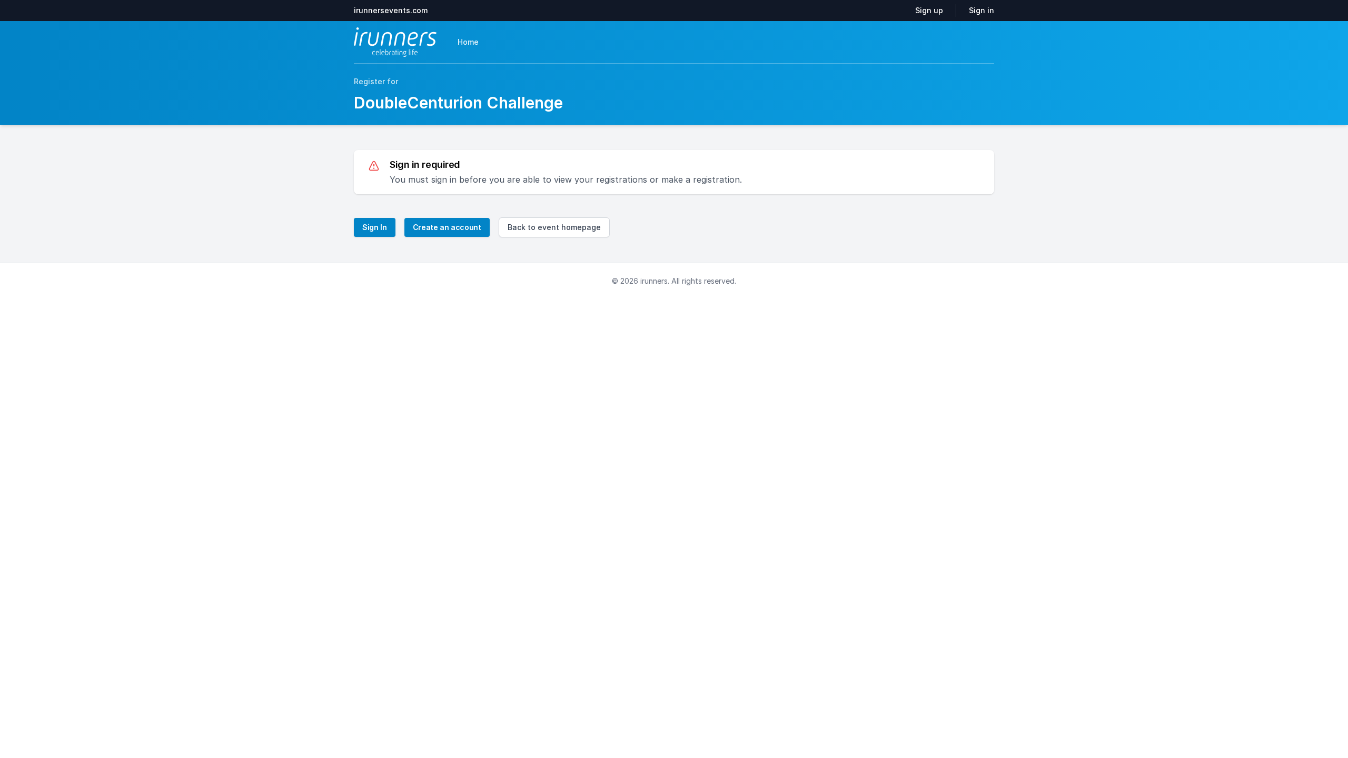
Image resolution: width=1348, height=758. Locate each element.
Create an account (447, 227)
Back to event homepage (554, 227)
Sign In (374, 227)
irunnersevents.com (391, 10)
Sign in (981, 10)
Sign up (929, 10)
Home (468, 41)
